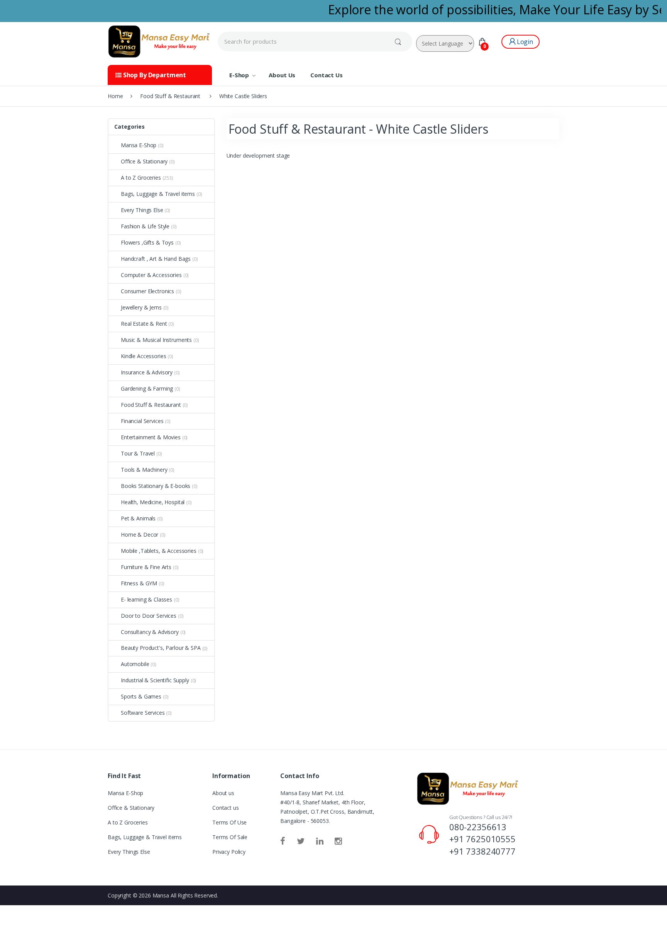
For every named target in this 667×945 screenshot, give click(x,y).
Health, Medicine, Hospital (153, 502)
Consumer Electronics (147, 291)
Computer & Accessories (151, 275)
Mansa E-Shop (138, 145)
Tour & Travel (138, 453)
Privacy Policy (228, 851)
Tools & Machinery (144, 469)
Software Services (143, 712)
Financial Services (142, 421)
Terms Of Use (229, 822)
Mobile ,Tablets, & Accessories (158, 550)
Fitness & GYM (139, 583)
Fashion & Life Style (145, 226)
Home (115, 96)
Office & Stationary (144, 161)
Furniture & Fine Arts (146, 567)
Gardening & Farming (147, 388)
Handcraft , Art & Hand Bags (156, 258)
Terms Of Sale (229, 837)
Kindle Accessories (143, 356)
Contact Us (326, 75)
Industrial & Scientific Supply (155, 680)
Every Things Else (142, 210)
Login (525, 41)
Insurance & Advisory (147, 372)
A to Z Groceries (141, 177)
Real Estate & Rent (144, 323)
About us (223, 793)
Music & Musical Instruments (156, 339)
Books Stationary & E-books (155, 485)
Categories (129, 126)
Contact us (225, 807)
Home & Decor (139, 534)
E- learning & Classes (146, 599)
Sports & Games (141, 696)
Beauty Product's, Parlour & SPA (161, 647)
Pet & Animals (138, 518)
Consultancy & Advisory (150, 632)
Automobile (135, 664)
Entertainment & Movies (151, 437)
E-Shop (239, 75)
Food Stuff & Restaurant (151, 404)
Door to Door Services (148, 615)
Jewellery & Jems (141, 307)
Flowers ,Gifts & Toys (147, 242)
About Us (282, 75)
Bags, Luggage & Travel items (158, 193)
